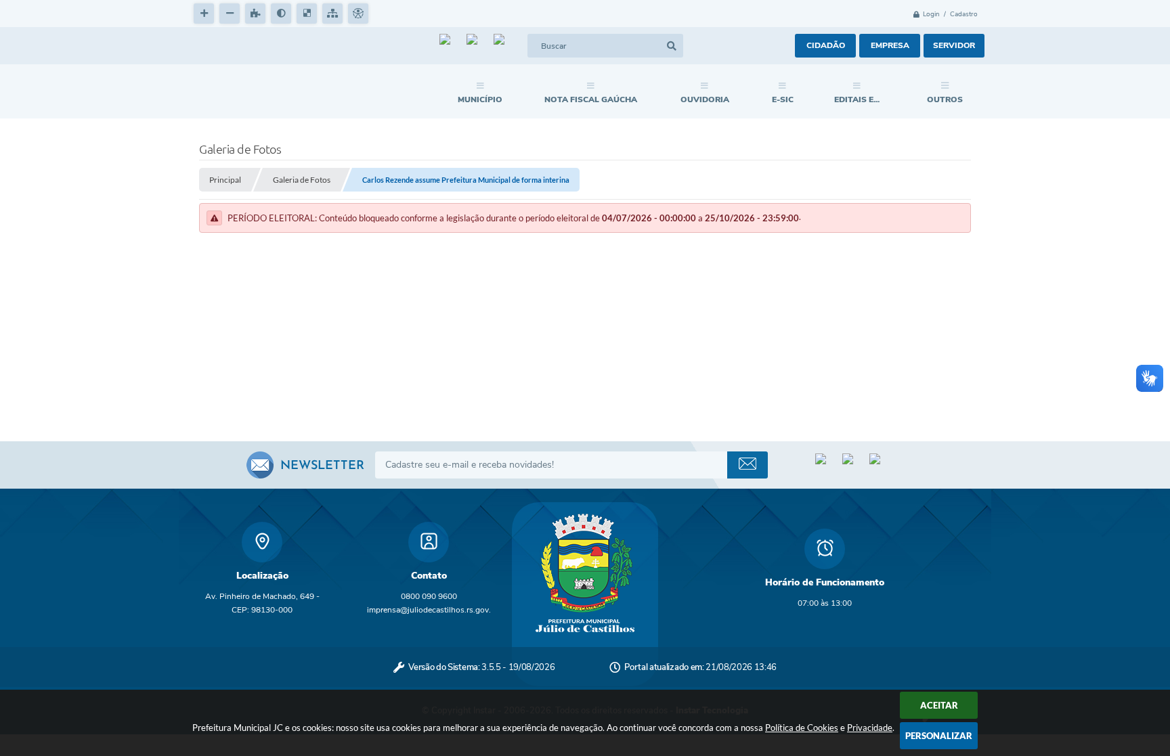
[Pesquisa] (671, 46)
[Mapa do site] (332, 13)
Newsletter (322, 466)
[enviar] (747, 465)
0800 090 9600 (429, 596)
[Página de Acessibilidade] (358, 13)
